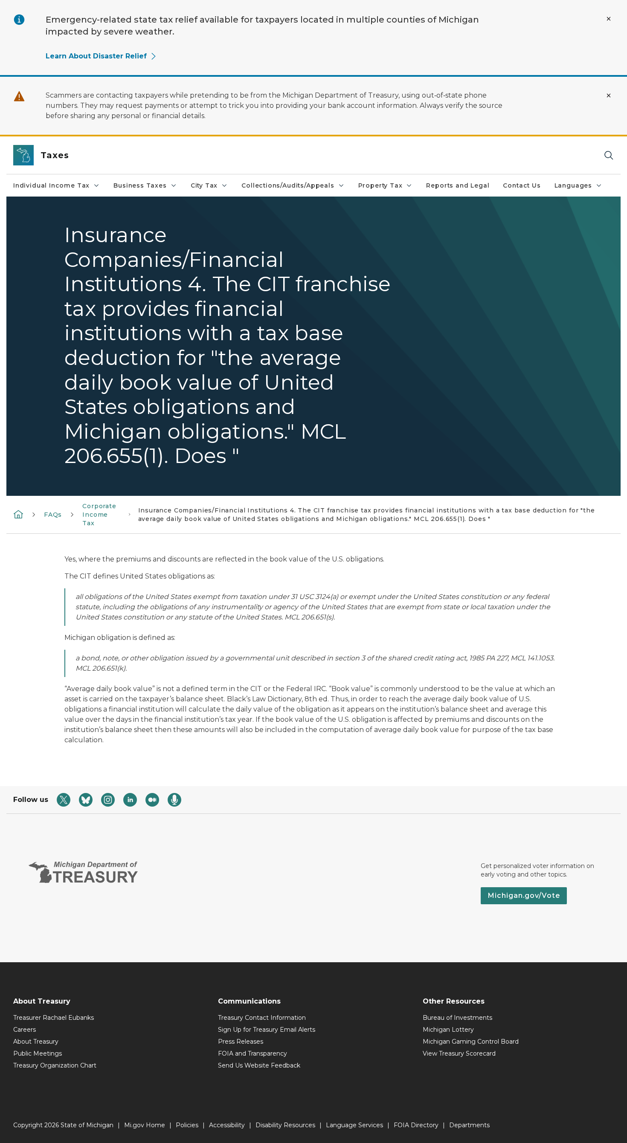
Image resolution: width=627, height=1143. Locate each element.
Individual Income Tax (51, 185)
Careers (24, 1029)
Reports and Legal (457, 185)
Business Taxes (139, 185)
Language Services (354, 1125)
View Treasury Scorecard (459, 1053)
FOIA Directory (416, 1125)
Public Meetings (37, 1053)
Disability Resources (285, 1125)
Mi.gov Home (144, 1125)
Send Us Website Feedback (259, 1065)
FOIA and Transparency (252, 1053)
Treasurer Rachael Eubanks (53, 1017)
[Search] (609, 155)
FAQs (53, 514)
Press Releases (240, 1041)
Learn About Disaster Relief (96, 56)
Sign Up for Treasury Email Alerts (266, 1029)
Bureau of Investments (457, 1017)
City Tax (204, 185)
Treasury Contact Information (262, 1017)
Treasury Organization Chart (54, 1065)
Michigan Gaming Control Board (471, 1041)
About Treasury (35, 1041)
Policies (187, 1125)
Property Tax (380, 185)
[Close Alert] (608, 18)
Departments (469, 1125)
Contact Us (521, 185)
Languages (573, 185)
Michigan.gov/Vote (524, 895)
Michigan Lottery (448, 1029)
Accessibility (227, 1125)
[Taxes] (18, 514)
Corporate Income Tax (99, 514)
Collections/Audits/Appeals (287, 185)
